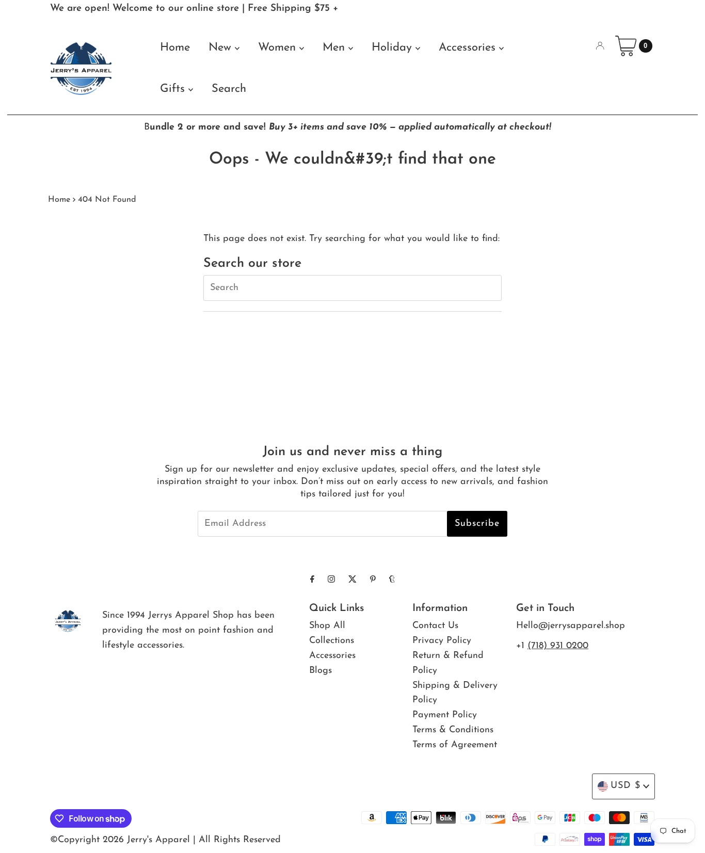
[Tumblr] (392, 580)
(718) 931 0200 (557, 646)
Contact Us (435, 626)
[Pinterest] (373, 580)
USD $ (625, 786)
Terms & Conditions (452, 730)
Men (335, 48)
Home (175, 48)
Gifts (174, 89)
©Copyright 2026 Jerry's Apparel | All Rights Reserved (165, 840)
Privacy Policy (441, 641)
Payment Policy (444, 715)
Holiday (393, 48)
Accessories (469, 48)
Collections (331, 641)
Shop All (327, 626)
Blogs (320, 670)
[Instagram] (331, 580)
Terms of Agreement (454, 745)
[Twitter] (352, 580)
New (222, 48)
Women (278, 48)
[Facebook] (312, 580)
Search (229, 89)
